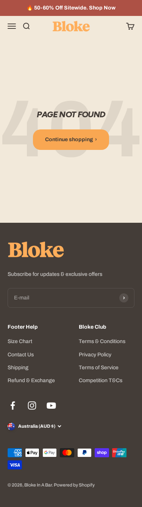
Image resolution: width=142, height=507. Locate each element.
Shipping (18, 367)
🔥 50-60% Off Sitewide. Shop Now (71, 8)
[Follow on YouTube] (51, 405)
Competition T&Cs (100, 380)
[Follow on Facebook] (13, 405)
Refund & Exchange (31, 380)
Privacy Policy (95, 354)
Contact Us (21, 354)
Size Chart (20, 341)
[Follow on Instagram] (32, 405)
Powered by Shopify (74, 485)
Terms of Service (99, 367)
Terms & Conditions (102, 341)
